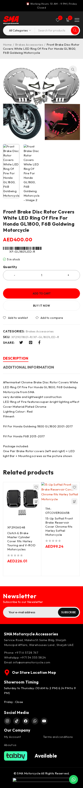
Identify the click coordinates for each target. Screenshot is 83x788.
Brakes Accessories (29, 44)
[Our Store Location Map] (7, 672)
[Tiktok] (16, 721)
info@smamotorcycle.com (31, 662)
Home (7, 44)
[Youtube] (44, 721)
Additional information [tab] (28, 367)
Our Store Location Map (34, 672)
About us (10, 745)
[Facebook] (25, 721)
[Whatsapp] (34, 721)
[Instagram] (7, 721)
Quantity (10, 267)
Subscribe (68, 612)
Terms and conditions (58, 737)
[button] (73, 70)
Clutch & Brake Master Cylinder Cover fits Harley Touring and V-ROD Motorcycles (21, 541)
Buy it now (41, 305)
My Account (12, 737)
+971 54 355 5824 (33, 657)
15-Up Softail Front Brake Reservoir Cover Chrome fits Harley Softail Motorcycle (59, 526)
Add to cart (42, 293)
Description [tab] (15, 358)
